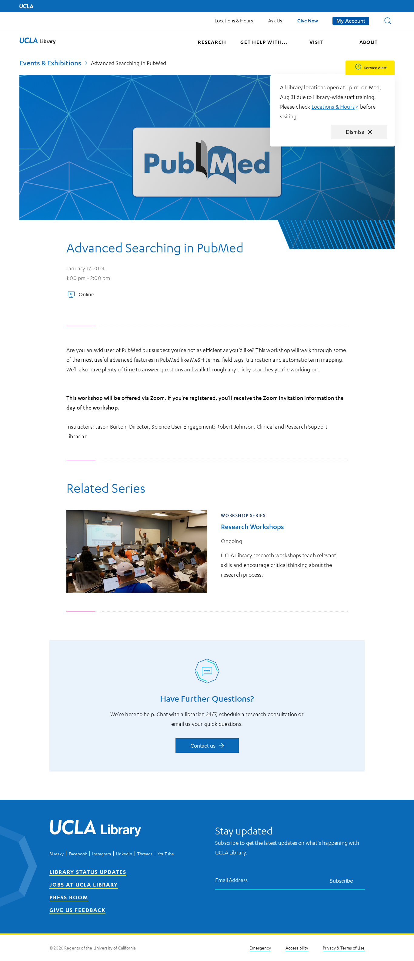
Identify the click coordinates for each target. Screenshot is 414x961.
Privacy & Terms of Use (344, 947)
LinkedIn (124, 853)
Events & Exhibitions (50, 63)
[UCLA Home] (26, 6)
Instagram (101, 853)
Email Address (231, 879)
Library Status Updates (87, 871)
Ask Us (275, 21)
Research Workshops (252, 526)
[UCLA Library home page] (37, 42)
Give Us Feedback (77, 910)
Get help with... (264, 42)
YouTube (166, 853)
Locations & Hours (234, 21)
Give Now (307, 20)
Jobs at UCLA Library (83, 884)
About (368, 42)
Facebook (78, 853)
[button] (388, 21)
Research (212, 42)
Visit (316, 42)
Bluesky (56, 853)
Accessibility (296, 947)
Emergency (260, 947)
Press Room (68, 897)
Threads (144, 853)
